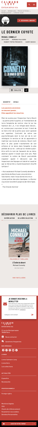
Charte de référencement (11, 409)
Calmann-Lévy (12, 10)
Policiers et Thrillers (23, 10)
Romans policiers (6, 12)
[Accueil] (10, 4)
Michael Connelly (9, 37)
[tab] (7, 102)
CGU (3, 406)
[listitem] (3, 350)
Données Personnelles (9, 414)
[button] (27, 20)
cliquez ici (22, 309)
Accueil (4, 10)
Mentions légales (8, 403)
